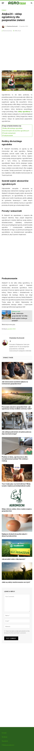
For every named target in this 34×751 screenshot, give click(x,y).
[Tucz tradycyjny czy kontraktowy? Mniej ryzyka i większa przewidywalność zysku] (17, 473)
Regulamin (5, 741)
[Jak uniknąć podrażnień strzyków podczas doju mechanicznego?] (17, 421)
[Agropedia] (17, 3)
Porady (4, 10)
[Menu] (3, 3)
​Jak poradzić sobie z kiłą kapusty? (13, 559)
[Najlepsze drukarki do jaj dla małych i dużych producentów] (17, 523)
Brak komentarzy (7, 30)
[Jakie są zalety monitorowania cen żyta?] (17, 571)
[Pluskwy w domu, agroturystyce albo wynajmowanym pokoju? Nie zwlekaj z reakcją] (17, 446)
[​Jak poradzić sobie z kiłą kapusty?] (17, 548)
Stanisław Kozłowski (12, 26)
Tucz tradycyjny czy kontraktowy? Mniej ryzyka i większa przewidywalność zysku (16, 485)
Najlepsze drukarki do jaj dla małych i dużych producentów (14, 535)
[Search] (31, 3)
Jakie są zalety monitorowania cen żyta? (16, 582)
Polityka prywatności (8, 745)
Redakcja (4, 737)
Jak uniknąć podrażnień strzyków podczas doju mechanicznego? (16, 433)
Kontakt (4, 733)
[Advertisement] (17, 50)
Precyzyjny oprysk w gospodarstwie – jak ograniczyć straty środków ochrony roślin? (17, 408)
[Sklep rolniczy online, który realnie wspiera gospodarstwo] (17, 498)
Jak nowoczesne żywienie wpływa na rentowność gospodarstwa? (15, 383)
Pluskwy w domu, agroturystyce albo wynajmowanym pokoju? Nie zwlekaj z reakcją (15, 459)
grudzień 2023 (12, 329)
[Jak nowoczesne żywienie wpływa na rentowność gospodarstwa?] (17, 370)
